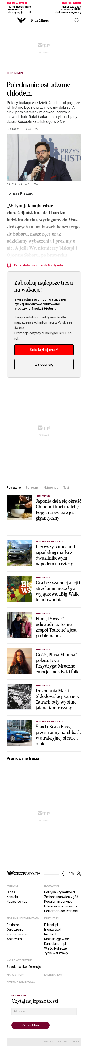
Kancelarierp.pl (55, 944)
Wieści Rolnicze (55, 948)
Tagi (66, 487)
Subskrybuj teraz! (44, 350)
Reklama (13, 925)
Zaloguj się (44, 364)
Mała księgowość (56, 939)
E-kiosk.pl (51, 925)
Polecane (32, 487)
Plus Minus (40, 20)
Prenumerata (17, 934)
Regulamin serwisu (58, 901)
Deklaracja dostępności (61, 911)
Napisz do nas (17, 901)
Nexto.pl (50, 934)
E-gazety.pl (52, 929)
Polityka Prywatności (59, 892)
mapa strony (16, 974)
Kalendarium (53, 974)
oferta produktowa (21, 982)
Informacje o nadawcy (60, 906)
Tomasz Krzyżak (20, 193)
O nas (11, 892)
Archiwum (14, 939)
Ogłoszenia (15, 929)
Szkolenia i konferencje (24, 967)
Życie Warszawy (56, 953)
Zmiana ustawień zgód (61, 897)
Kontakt (12, 897)
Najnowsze (51, 487)
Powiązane (14, 487)
